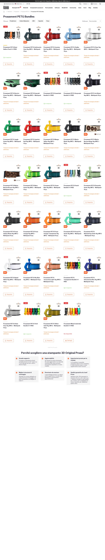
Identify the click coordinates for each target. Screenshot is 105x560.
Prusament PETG (25, 11)
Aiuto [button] (79, 7)
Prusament (16, 11)
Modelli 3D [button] (65, 7)
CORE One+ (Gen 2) (57, 1)
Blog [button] (90, 7)
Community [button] (73, 7)
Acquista (9, 64)
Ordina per (85, 21)
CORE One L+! (66, 1)
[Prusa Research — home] (6, 8)
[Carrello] (100, 4)
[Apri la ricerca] (80, 4)
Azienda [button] (95, 7)
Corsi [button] (84, 7)
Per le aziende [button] (49, 7)
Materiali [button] (25, 7)
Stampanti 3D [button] (16, 7)
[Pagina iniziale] (4, 12)
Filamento (9, 11)
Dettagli (69, 340)
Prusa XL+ (48, 1)
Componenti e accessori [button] (36, 7)
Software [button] (57, 7)
